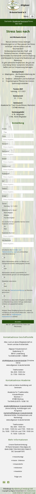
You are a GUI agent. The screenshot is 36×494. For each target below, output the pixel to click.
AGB (14, 493)
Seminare (24, 21)
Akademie (16, 21)
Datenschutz (31, 491)
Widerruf (20, 493)
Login (34, 493)
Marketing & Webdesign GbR (23, 489)
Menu (26, 16)
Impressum (27, 493)
